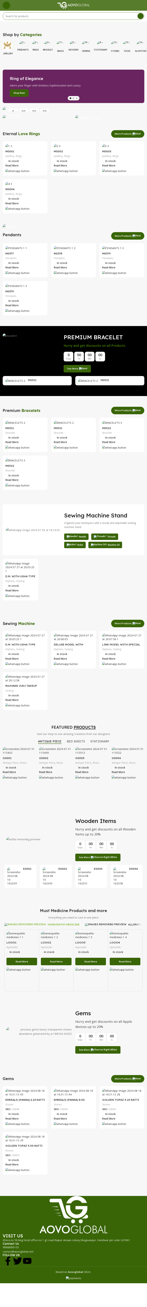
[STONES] (115, 44)
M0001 (9, 151)
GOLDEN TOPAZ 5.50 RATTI (23, 1145)
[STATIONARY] (100, 44)
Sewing (20, 581)
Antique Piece (11, 762)
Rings (19, 156)
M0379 (106, 253)
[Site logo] (73, 5)
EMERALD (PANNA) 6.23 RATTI (25, 1099)
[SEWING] (86, 44)
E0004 (133, 868)
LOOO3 (80, 942)
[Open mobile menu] (6, 5)
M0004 (10, 189)
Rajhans (10, 581)
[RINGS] (35, 44)
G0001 (7, 758)
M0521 (32, 380)
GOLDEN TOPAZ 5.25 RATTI (120, 1099)
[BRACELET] (48, 44)
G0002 (43, 758)
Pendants (10, 258)
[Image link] (73, 1214)
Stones (9, 1104)
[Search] (140, 16)
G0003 (79, 758)
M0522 (106, 428)
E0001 (27, 868)
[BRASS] (60, 44)
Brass (23, 762)
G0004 (116, 758)
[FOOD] (127, 44)
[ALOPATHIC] (141, 44)
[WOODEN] (73, 44)
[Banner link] (73, 109)
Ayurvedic (12, 947)
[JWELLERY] (8, 44)
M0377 (9, 253)
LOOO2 (46, 942)
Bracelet (10, 432)
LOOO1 (11, 942)
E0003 (98, 868)
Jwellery (9, 156)
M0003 (106, 151)
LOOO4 (115, 942)
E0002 (62, 868)
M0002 (58, 151)
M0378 (58, 253)
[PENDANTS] (23, 44)
